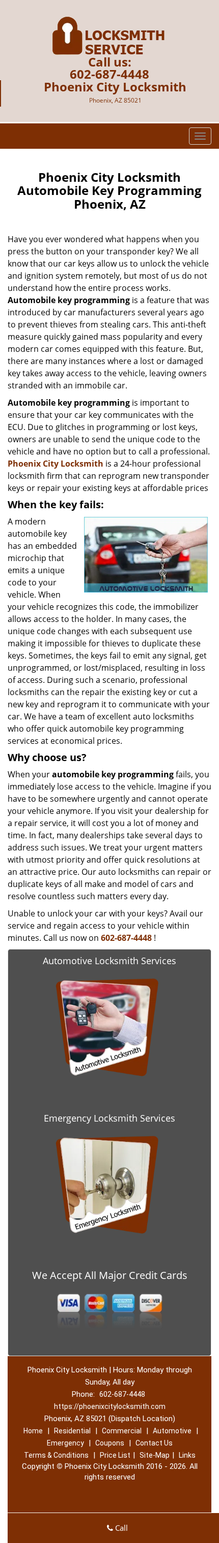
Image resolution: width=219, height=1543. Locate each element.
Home (33, 1431)
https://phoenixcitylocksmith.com (110, 1406)
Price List (115, 1455)
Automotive (172, 1431)
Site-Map (155, 1455)
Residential (72, 1431)
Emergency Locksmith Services (109, 1118)
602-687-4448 (109, 73)
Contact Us (154, 1443)
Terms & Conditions (56, 1455)
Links (187, 1455)
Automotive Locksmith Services (109, 961)
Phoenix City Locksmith (55, 463)
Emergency (65, 1443)
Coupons (109, 1443)
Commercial (122, 1431)
